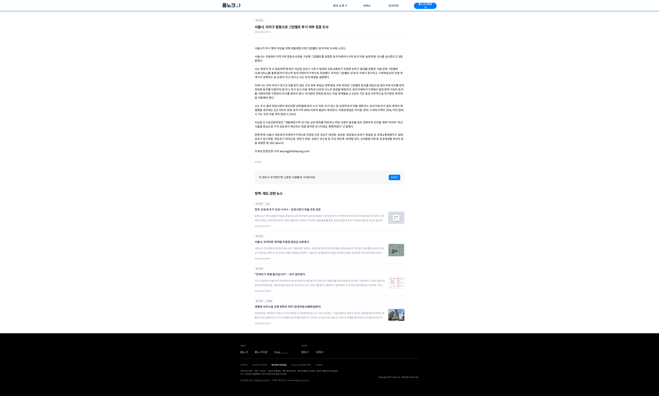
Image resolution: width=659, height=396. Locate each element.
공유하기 (394, 177)
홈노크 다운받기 (425, 6)
